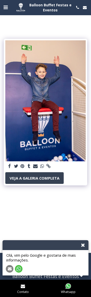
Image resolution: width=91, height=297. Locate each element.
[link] (48, 166)
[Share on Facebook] (9, 166)
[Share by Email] (35, 166)
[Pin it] (22, 166)
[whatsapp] (42, 166)
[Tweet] (16, 166)
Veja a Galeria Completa (34, 178)
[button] (5, 7)
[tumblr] (29, 166)
